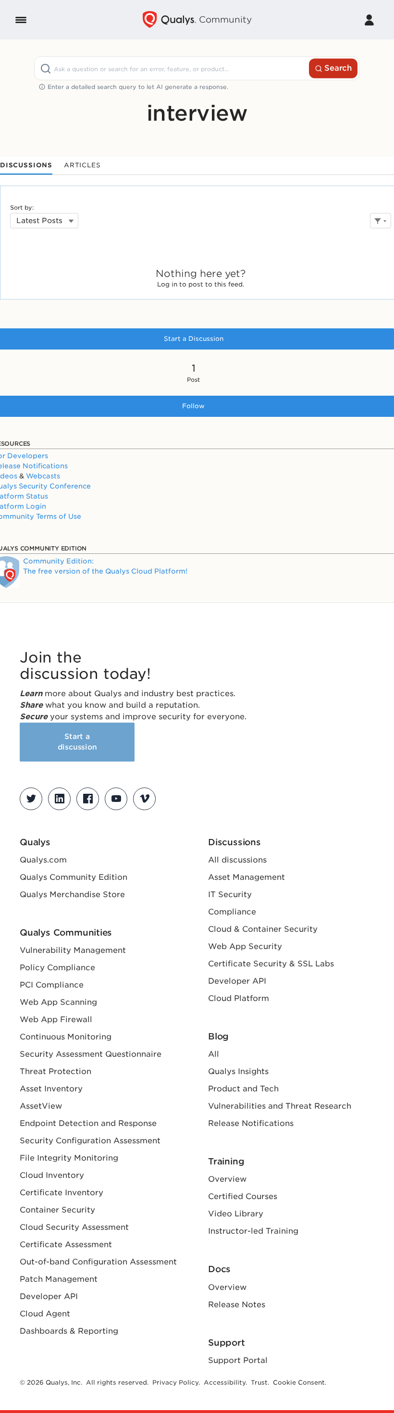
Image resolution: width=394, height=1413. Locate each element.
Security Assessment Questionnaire (90, 1054)
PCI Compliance (52, 984)
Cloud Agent (45, 1313)
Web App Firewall (56, 1019)
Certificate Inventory (61, 1192)
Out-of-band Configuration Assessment (98, 1261)
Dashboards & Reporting (69, 1331)
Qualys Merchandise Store (72, 894)
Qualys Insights (238, 1071)
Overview (227, 1179)
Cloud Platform (238, 998)
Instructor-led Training (253, 1231)
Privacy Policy (175, 1382)
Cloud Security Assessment (74, 1227)
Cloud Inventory (52, 1175)
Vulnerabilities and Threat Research (279, 1106)
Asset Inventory (51, 1088)
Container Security (57, 1209)
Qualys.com (43, 859)
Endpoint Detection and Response (88, 1123)
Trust (259, 1382)
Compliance (232, 911)
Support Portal (238, 1360)
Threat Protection (55, 1071)
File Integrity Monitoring (69, 1158)
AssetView (41, 1106)
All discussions (237, 859)
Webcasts (43, 476)
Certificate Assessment (66, 1244)
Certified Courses (242, 1196)
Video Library (235, 1213)
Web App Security (245, 946)
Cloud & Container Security (263, 929)
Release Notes (236, 1304)
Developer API (49, 1296)
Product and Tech (243, 1088)
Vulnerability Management (73, 950)
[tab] (26, 166)
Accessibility (225, 1382)
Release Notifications (251, 1123)
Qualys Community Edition (73, 877)
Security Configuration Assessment (90, 1140)
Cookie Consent (299, 1382)
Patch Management (59, 1279)
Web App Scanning (58, 1002)
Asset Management (246, 877)
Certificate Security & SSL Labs (271, 963)
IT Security (230, 894)
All (213, 1054)
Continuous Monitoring (65, 1036)
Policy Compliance (57, 967)
